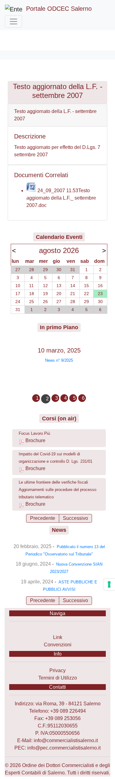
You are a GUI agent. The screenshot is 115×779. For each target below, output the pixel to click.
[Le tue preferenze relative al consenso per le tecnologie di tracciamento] (109, 584)
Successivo (75, 518)
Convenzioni (57, 644)
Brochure (35, 440)
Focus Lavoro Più (34, 433)
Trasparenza (57, 630)
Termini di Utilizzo (57, 677)
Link (57, 637)
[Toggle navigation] (13, 21)
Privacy (57, 670)
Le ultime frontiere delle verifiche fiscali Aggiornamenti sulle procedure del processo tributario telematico (57, 489)
